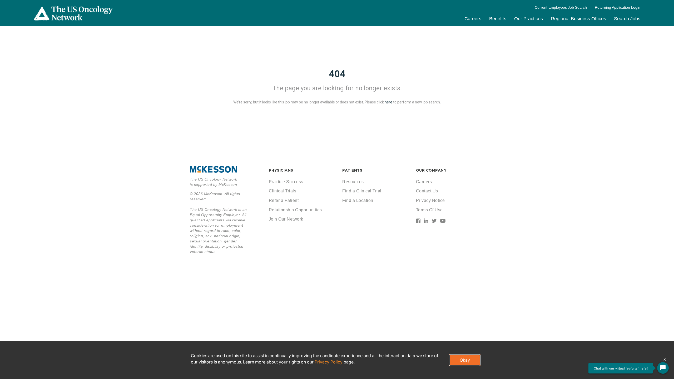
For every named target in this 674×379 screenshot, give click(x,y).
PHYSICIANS (281, 170)
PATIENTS (352, 170)
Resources (353, 181)
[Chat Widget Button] (663, 368)
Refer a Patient (284, 200)
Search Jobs (627, 18)
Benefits (497, 18)
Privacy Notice (430, 200)
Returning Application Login (617, 7)
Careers (472, 18)
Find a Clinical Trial (361, 191)
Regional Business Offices (578, 18)
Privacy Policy (329, 362)
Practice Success (286, 181)
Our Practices (528, 18)
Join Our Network (286, 219)
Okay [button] (465, 360)
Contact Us (427, 191)
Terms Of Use (429, 210)
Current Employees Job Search (561, 7)
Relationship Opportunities (295, 210)
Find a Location (357, 200)
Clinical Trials (282, 191)
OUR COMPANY (431, 170)
